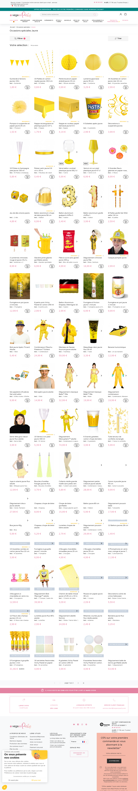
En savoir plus (13, 780)
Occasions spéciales (23, 27)
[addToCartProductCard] (27, 87)
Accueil (12, 27)
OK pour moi (36, 780)
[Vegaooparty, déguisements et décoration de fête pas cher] (20, 13)
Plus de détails (19, 6)
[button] (4, 787)
